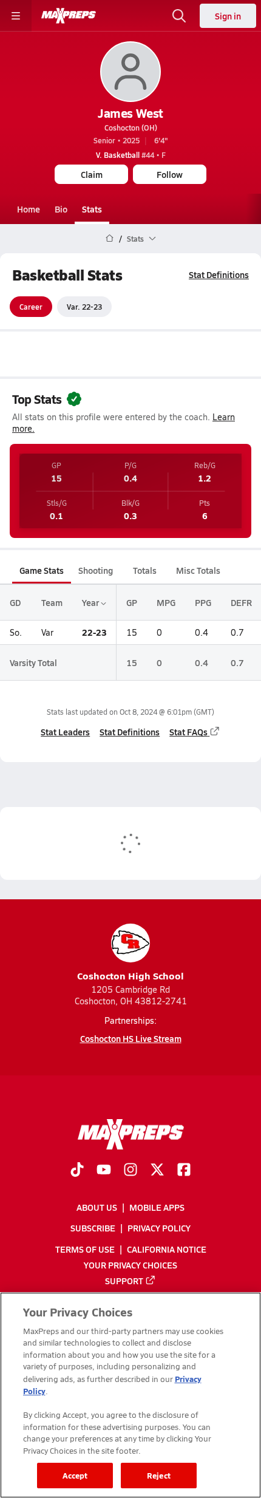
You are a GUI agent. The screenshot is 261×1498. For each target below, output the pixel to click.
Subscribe (92, 1228)
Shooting (95, 570)
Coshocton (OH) (130, 127)
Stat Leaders (65, 731)
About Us (96, 1207)
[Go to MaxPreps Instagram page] (130, 1170)
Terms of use (85, 1248)
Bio (61, 209)
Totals (145, 570)
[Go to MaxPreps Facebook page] (184, 1170)
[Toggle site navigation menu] (16, 16)
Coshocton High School (130, 975)
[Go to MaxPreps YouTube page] (104, 1170)
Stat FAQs (188, 731)
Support (124, 1281)
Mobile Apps (157, 1207)
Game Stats (41, 570)
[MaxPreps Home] (68, 16)
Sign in (228, 16)
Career (30, 307)
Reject (159, 1475)
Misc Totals (198, 570)
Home (28, 209)
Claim (92, 174)
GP (131, 602)
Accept (75, 1475)
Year (91, 602)
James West (130, 113)
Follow (170, 174)
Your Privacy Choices (130, 1264)
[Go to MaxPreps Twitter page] (157, 1170)
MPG (166, 602)
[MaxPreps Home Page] (109, 238)
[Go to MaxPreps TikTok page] (77, 1170)
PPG (203, 602)
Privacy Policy (159, 1228)
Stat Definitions (219, 274)
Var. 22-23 (84, 307)
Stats (92, 209)
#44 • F (131, 155)
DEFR (241, 602)
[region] (130, 1395)
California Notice (166, 1248)
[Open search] (179, 16)
